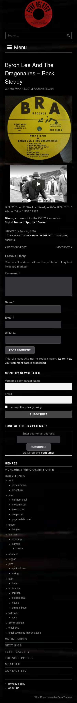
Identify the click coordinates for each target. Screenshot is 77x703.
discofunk (17, 490)
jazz (10, 564)
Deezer (42, 222)
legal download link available (24, 632)
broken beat (18, 598)
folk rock (13, 613)
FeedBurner (46, 452)
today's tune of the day (37, 235)
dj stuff (12, 664)
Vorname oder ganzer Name (22, 380)
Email (9, 317)
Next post (63, 247)
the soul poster (19, 658)
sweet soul (18, 509)
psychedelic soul (21, 519)
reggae (10, 239)
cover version (16, 623)
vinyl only (13, 628)
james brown (19, 485)
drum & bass (19, 607)
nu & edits (14, 588)
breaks (19, 548)
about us (13, 687)
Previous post (16, 247)
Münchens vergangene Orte (29, 469)
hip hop (12, 534)
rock (14, 617)
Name (9, 302)
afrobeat (13, 554)
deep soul (17, 514)
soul (10, 495)
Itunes (18, 222)
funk (10, 480)
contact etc (16, 670)
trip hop (16, 593)
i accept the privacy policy (26, 407)
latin (10, 578)
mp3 (64, 235)
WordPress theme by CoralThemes (53, 697)
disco (11, 524)
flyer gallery (17, 651)
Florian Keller (44, 88)
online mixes (16, 639)
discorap (17, 539)
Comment (12, 273)
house (15, 602)
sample (16, 544)
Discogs (10, 218)
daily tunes (15, 475)
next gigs (13, 645)
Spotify (30, 222)
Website (10, 333)
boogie (16, 529)
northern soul (19, 499)
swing (15, 573)
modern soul (19, 504)
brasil (15, 583)
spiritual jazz (19, 568)
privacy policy (16, 683)
